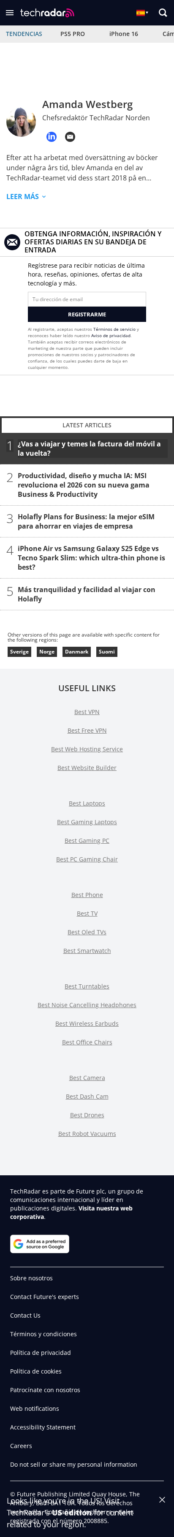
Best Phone (87, 895)
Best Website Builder (87, 768)
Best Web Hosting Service (87, 749)
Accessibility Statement (43, 1427)
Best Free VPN (87, 730)
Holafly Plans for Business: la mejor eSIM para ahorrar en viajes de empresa (86, 521)
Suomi (107, 651)
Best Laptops (87, 803)
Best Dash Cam (87, 1096)
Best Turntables (87, 986)
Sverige (19, 651)
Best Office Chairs (87, 1042)
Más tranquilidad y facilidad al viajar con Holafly (86, 594)
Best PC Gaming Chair (87, 859)
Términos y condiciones (43, 1334)
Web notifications (34, 1408)
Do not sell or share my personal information (73, 1464)
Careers (21, 1446)
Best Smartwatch (87, 951)
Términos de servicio (114, 329)
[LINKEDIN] (51, 136)
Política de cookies (36, 1371)
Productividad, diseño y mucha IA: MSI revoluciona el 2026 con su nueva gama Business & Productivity (84, 485)
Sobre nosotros (31, 1278)
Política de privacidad (40, 1353)
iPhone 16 (123, 34)
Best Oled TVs (87, 932)
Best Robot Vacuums (87, 1134)
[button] (9, 12)
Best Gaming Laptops (87, 822)
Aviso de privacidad (110, 335)
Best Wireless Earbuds (87, 1023)
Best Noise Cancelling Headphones (87, 1005)
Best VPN (87, 712)
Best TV (87, 913)
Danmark (76, 651)
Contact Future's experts (44, 1297)
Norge (46, 651)
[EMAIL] (70, 136)
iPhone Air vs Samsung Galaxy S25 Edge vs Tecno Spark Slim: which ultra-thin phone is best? (91, 558)
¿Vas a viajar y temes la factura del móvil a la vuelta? (89, 448)
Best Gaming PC (87, 840)
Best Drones (87, 1115)
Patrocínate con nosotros (45, 1390)
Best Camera (87, 1078)
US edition (72, 1512)
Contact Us (25, 1315)
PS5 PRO (72, 34)
